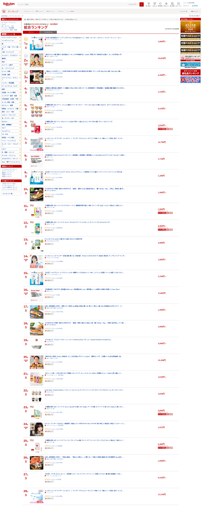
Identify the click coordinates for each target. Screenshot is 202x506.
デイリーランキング (8, 171)
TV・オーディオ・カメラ (9, 86)
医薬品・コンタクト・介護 (10, 108)
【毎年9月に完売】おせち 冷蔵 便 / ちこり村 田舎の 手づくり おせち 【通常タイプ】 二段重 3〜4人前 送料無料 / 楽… (83, 356)
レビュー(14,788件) (57, 261)
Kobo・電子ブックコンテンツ (11, 162)
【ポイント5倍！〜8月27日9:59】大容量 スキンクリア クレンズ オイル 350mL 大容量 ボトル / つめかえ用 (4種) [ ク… (83, 373)
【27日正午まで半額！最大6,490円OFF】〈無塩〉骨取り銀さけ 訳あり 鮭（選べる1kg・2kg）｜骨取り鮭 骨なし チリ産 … (85, 323)
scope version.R (50, 341)
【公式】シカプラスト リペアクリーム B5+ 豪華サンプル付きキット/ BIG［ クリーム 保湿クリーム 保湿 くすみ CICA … (84, 272)
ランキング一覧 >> (194, 16)
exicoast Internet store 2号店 (53, 241)
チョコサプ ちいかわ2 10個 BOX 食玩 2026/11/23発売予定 (63, 239)
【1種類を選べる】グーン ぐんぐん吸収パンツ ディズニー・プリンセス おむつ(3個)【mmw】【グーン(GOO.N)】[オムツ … (86, 105)
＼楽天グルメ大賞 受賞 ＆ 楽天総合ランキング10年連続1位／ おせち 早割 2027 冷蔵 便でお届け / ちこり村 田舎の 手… (84, 54)
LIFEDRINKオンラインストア (53, 90)
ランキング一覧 (7, 193)
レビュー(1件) (55, 295)
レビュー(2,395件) (56, 177)
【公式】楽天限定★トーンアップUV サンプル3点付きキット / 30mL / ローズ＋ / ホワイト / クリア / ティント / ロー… (83, 38)
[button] (154, 4)
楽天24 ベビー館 (50, 106)
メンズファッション (8, 40)
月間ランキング (7, 174)
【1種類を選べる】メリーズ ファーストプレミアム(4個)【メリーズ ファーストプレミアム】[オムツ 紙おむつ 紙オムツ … (85, 440)
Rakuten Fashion (50, 391)
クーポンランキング (8, 185)
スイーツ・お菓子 (7, 65)
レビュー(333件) (56, 479)
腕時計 (4, 58)
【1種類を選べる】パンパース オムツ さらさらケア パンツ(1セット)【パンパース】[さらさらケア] (77, 222)
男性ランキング (40, 11)
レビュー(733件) (56, 144)
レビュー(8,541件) (56, 127)
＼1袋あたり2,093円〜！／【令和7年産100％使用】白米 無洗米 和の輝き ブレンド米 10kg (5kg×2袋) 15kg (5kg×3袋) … (83, 71)
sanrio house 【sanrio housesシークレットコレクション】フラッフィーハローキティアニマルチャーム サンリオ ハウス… (84, 390)
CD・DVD (5, 134)
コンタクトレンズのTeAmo (53, 257)
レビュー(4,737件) (56, 462)
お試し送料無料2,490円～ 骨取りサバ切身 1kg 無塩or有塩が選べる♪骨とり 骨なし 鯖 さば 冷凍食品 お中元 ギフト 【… (84, 306)
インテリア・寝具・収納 (9, 30)
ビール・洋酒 (6, 71)
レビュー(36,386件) (57, 194)
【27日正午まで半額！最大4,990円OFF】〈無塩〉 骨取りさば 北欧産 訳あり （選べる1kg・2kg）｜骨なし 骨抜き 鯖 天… (85, 188)
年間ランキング (7, 176)
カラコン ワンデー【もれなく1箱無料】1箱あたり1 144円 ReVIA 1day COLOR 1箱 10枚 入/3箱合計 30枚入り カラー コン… (85, 423)
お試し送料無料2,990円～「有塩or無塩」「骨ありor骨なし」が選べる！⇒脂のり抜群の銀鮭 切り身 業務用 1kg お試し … (84, 457)
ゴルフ (4, 24)
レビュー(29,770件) (57, 429)
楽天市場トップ (6, 16)
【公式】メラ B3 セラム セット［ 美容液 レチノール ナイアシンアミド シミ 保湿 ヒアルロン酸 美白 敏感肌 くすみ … (83, 474)
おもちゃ (4, 121)
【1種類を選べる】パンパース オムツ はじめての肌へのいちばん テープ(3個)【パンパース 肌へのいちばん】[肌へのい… (84, 407)
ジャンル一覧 (183, 11)
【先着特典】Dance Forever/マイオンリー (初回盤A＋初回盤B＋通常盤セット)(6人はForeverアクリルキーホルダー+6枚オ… (85, 155)
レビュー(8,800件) (56, 228)
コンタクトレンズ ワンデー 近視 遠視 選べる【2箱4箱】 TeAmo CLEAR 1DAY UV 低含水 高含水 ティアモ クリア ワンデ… (85, 256)
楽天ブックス (50, 157)
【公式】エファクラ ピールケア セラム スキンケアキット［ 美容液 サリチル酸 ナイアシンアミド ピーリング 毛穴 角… (84, 172)
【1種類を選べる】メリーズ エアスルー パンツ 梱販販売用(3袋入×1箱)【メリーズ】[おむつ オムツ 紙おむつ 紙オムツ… (84, 205)
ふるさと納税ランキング (9, 187)
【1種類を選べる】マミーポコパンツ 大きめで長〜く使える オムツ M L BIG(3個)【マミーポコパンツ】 (79, 121)
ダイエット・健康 (7, 105)
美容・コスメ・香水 (8, 112)
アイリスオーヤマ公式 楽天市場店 (55, 73)
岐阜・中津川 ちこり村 (52, 56)
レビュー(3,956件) (56, 211)
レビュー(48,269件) (57, 379)
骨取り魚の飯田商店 (51, 190)
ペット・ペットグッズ (9, 140)
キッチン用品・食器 (8, 102)
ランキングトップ (28, 11)
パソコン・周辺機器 (8, 28)
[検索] (142, 4)
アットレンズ (50, 140)
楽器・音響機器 (6, 124)
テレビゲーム (6, 131)
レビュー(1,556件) (56, 278)
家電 (3, 89)
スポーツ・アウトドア (9, 115)
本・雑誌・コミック (8, 152)
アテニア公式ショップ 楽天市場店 (55, 375)
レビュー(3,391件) (56, 328)
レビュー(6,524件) (56, 110)
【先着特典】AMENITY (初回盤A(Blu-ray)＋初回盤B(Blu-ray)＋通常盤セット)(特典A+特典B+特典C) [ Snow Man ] (82, 289)
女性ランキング (50, 11)
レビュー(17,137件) (57, 93)
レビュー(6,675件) (56, 412)
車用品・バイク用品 (8, 137)
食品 (3, 62)
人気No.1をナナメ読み (9, 183)
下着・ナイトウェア (8, 52)
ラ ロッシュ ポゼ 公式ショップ (54, 39)
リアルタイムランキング (9, 169)
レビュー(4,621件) (56, 60)
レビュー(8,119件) (56, 496)
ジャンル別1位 (70, 11)
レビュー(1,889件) (56, 446)
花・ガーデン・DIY (8, 26)
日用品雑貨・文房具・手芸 (10, 99)
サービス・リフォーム (9, 22)
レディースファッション (9, 37)
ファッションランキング (9, 189)
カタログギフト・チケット (10, 158)
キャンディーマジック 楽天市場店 (55, 425)
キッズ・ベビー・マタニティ (10, 145)
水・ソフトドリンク (8, 68)
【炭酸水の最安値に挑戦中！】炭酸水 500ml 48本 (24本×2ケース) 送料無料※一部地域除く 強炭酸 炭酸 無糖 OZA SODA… (85, 88)
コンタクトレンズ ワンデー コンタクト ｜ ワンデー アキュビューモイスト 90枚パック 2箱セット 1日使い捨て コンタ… (84, 490)
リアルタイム (60, 11)
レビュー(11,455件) (57, 43)
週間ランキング (7, 173)
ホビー (4, 128)
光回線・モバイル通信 (9, 92)
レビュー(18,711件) (57, 312)
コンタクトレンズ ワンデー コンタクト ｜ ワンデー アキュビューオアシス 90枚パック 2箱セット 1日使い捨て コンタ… (84, 138)
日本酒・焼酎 (6, 74)
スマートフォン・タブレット (10, 78)
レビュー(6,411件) (56, 77)
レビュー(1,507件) (56, 362)
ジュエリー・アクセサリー (10, 55)
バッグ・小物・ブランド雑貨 (10, 48)
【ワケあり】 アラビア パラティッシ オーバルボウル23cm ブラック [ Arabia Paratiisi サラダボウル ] (78, 339)
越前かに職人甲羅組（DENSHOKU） (55, 308)
